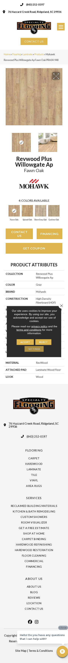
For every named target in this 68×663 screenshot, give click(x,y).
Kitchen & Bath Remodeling (34, 511)
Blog (34, 592)
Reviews (34, 597)
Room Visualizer (34, 522)
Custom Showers (34, 516)
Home (7, 54)
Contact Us (19, 233)
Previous (6, 140)
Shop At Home (34, 533)
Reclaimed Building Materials (34, 505)
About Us (34, 586)
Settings (34, 348)
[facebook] (30, 622)
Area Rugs (34, 485)
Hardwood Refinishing (34, 544)
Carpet (34, 458)
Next (62, 140)
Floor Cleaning (34, 555)
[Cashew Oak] (53, 210)
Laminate (27, 54)
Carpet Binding (34, 539)
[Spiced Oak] (27, 210)
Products (39, 54)
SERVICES (34, 498)
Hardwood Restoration (34, 550)
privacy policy (39, 326)
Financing (49, 234)
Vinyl (34, 480)
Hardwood (34, 463)
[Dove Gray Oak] (40, 210)
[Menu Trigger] (61, 26)
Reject (43, 342)
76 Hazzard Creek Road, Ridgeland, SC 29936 (34, 11)
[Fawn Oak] (14, 210)
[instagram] (36, 622)
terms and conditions (28, 329)
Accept (25, 342)
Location (34, 603)
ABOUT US (33, 578)
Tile (34, 474)
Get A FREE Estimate (34, 528)
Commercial (34, 561)
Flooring (16, 54)
